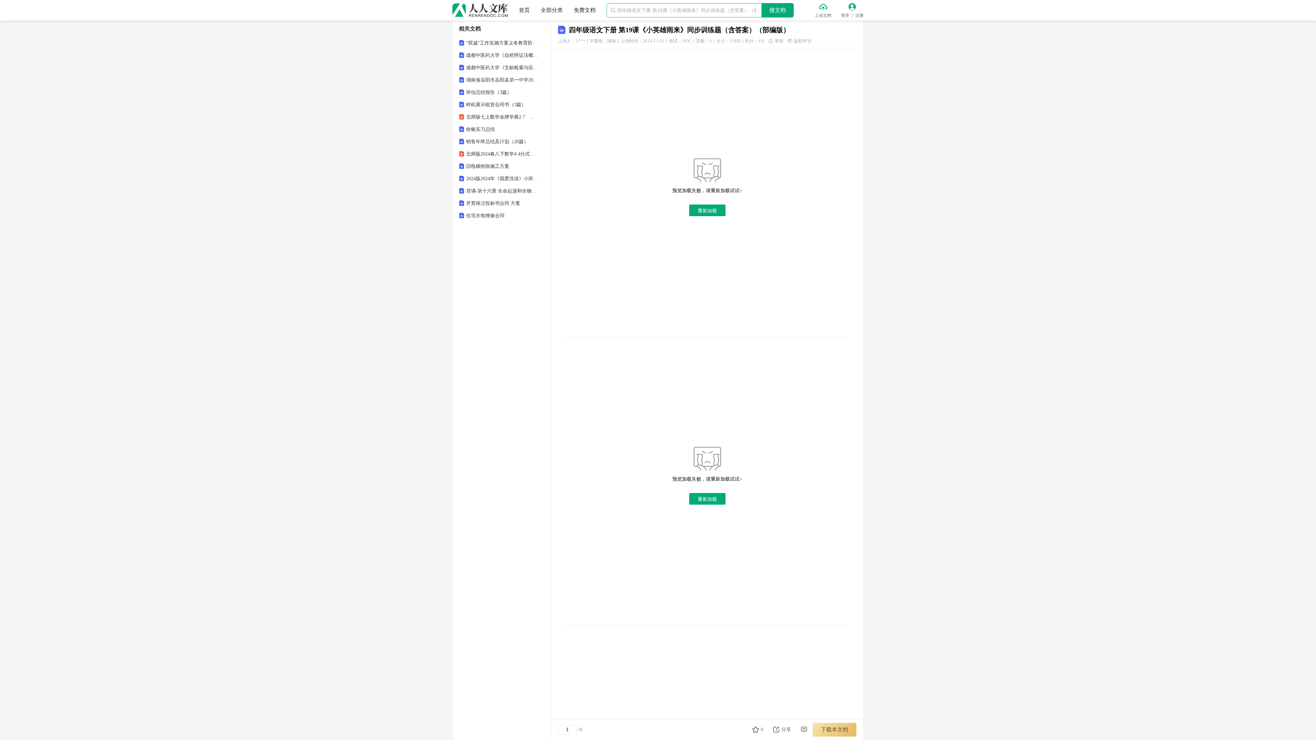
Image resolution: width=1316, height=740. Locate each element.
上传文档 (823, 15)
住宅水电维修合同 (485, 215)
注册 (859, 15)
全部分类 (552, 10)
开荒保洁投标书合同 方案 (493, 203)
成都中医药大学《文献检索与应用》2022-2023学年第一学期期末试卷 (502, 67)
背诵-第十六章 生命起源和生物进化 (502, 191)
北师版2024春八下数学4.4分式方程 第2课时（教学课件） (502, 154)
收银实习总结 (480, 129)
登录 (845, 15)
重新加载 (707, 210)
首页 (524, 10)
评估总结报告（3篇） (489, 92)
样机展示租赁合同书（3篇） (496, 104)
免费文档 (585, 10)
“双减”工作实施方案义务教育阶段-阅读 (502, 43)
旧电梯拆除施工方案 (487, 166)
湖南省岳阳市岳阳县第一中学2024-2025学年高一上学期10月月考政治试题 (502, 80)
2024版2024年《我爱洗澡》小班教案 (502, 178)
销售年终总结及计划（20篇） (497, 141)
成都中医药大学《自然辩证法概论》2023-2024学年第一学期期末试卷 (502, 55)
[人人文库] (480, 10)
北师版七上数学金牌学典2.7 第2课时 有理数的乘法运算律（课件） (502, 117)
